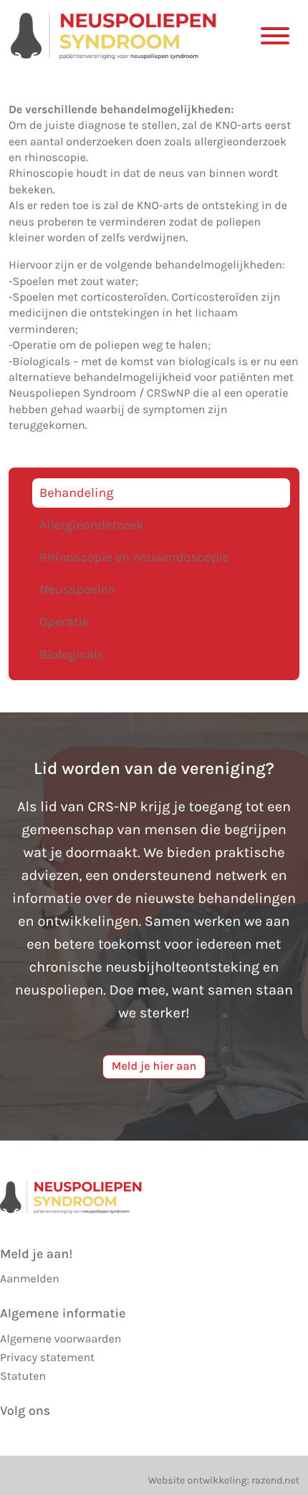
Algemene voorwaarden (60, 1339)
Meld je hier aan (154, 1066)
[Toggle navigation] (274, 35)
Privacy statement (47, 1358)
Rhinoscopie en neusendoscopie (134, 557)
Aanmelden (29, 1279)
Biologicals (72, 654)
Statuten (23, 1376)
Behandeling (76, 492)
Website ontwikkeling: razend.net (223, 1480)
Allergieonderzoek (91, 525)
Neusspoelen (77, 589)
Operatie (64, 621)
